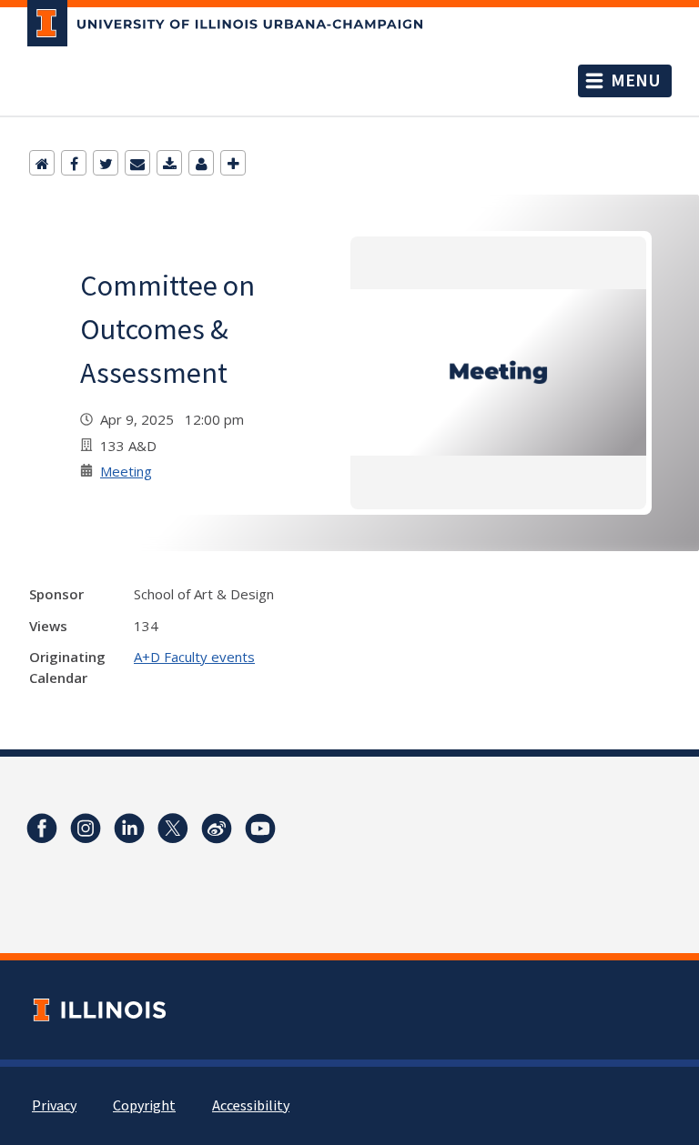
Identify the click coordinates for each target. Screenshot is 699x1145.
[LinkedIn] (129, 829)
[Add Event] (233, 163)
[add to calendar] (169, 163)
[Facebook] (73, 163)
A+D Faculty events (194, 657)
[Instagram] (86, 829)
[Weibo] (217, 829)
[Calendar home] (42, 163)
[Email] (137, 163)
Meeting (126, 471)
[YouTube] (260, 829)
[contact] (201, 163)
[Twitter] (105, 163)
